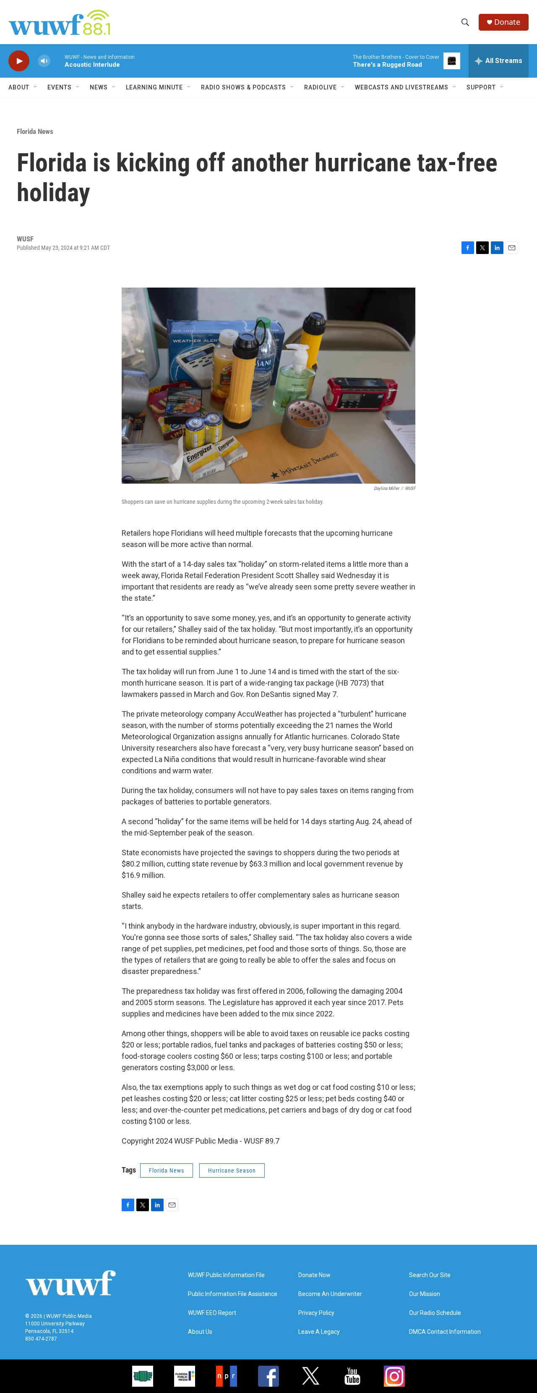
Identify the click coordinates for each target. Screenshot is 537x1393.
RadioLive (320, 87)
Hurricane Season (232, 1170)
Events (59, 87)
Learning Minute (154, 87)
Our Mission (424, 1294)
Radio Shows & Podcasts (243, 87)
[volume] (44, 61)
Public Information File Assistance (232, 1294)
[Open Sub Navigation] (35, 87)
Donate (507, 22)
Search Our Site (430, 1275)
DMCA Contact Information (445, 1332)
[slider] (57, 60)
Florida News (35, 131)
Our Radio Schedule (435, 1313)
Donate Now (314, 1275)
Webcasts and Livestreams (401, 87)
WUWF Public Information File (226, 1275)
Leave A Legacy (319, 1332)
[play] (19, 61)
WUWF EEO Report (212, 1313)
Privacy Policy (316, 1313)
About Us (200, 1332)
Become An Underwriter (330, 1294)
